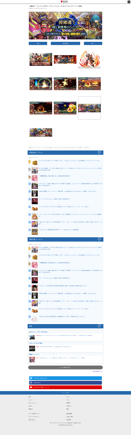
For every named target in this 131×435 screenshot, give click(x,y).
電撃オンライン (32, 147)
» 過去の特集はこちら (97, 371)
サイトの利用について (34, 413)
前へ (38, 43)
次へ (93, 43)
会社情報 (69, 419)
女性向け (69, 406)
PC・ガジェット (33, 403)
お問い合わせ (32, 419)
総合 (30, 396)
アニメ (68, 399)
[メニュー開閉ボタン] (129, 2)
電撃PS (68, 403)
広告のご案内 (70, 416)
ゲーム (68, 396)
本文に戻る (65, 43)
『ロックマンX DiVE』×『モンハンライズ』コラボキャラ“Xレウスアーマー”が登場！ (62, 147)
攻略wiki (31, 409)
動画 (68, 409)
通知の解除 (69, 413)
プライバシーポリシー (34, 416)
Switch (30, 406)
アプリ (39, 147)
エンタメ (31, 399)
